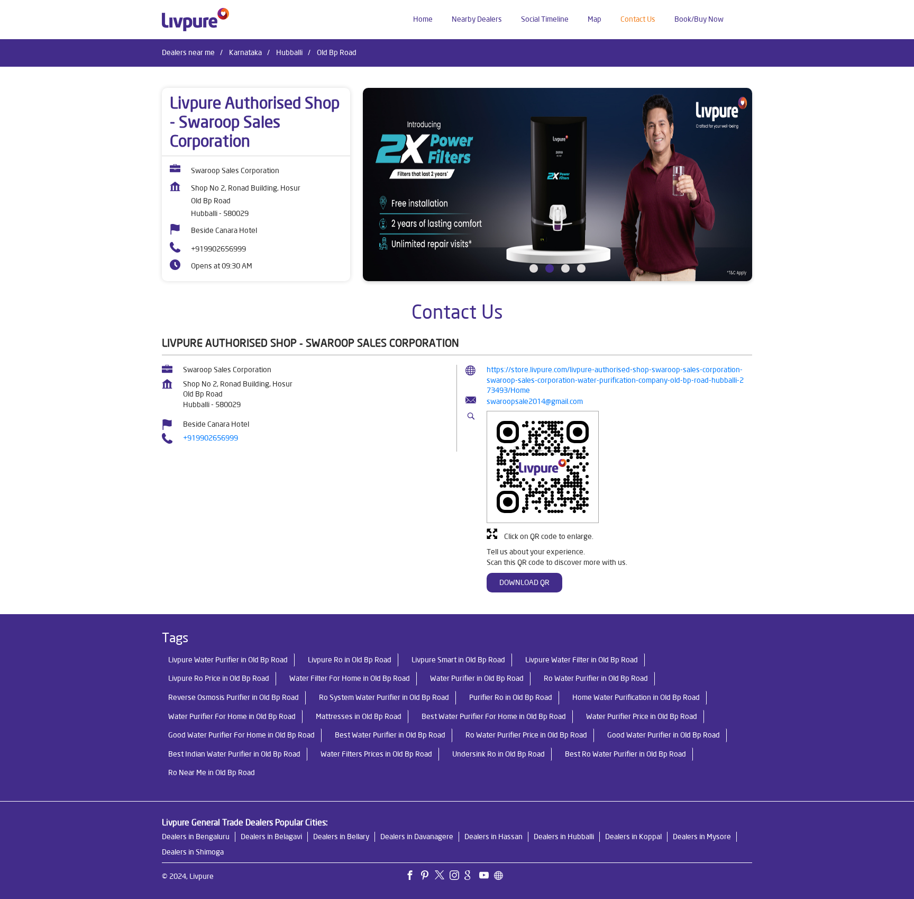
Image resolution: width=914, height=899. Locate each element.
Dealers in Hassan (493, 836)
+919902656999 (218, 249)
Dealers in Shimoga (193, 852)
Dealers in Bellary (341, 836)
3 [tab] (565, 268)
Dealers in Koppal (633, 836)
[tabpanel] (557, 184)
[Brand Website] (501, 876)
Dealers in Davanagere (416, 836)
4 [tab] (581, 268)
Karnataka (245, 52)
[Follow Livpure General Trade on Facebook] (412, 876)
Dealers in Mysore (702, 836)
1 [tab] (533, 268)
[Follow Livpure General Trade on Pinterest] (427, 876)
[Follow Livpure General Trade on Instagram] (457, 876)
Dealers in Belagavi (271, 836)
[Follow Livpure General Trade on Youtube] (486, 876)
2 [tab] (549, 268)
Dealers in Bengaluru (196, 836)
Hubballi (289, 52)
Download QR (524, 582)
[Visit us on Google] (471, 876)
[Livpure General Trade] (195, 19)
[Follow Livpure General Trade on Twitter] (442, 876)
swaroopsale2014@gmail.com (535, 401)
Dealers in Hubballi (564, 836)
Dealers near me (188, 52)
